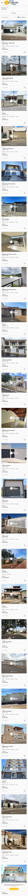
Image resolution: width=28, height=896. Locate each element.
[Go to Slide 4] (14, 38)
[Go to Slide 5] (15, 38)
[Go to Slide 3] (13, 38)
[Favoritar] (25, 52)
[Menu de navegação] (2, 2)
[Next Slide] (25, 30)
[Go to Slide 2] (12, 38)
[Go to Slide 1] (11, 38)
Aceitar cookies (14, 889)
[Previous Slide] (2, 30)
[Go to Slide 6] (16, 38)
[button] (14, 30)
